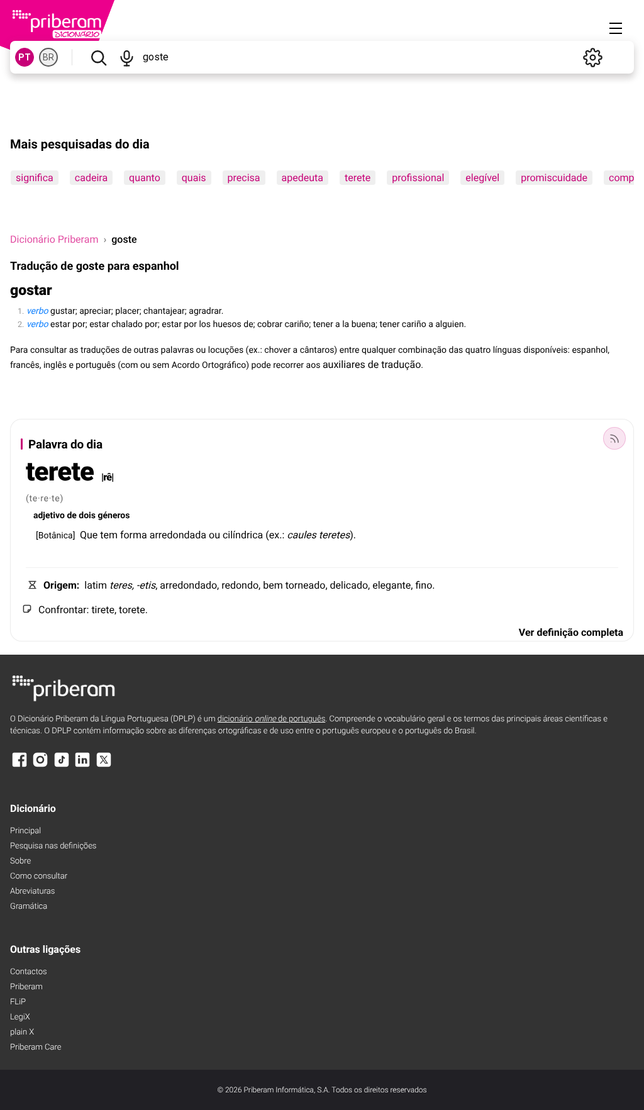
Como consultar (38, 876)
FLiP (18, 1002)
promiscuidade (554, 178)
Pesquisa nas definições (53, 846)
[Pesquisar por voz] (126, 57)
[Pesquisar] (98, 57)
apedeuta (302, 178)
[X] (103, 766)
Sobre (20, 861)
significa (34, 178)
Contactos (28, 972)
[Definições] (592, 57)
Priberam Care (35, 1047)
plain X (22, 1032)
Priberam (26, 987)
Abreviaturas (32, 891)
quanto (144, 178)
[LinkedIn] (82, 766)
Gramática (28, 906)
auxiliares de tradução (372, 364)
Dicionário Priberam (54, 239)
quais (194, 178)
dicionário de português (272, 719)
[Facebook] (19, 766)
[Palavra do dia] (614, 438)
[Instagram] (40, 766)
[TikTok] (61, 766)
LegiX (20, 1017)
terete (357, 178)
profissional (418, 178)
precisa (244, 178)
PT (24, 57)
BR (48, 57)
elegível (482, 178)
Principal (25, 831)
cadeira (91, 178)
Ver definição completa (571, 632)
